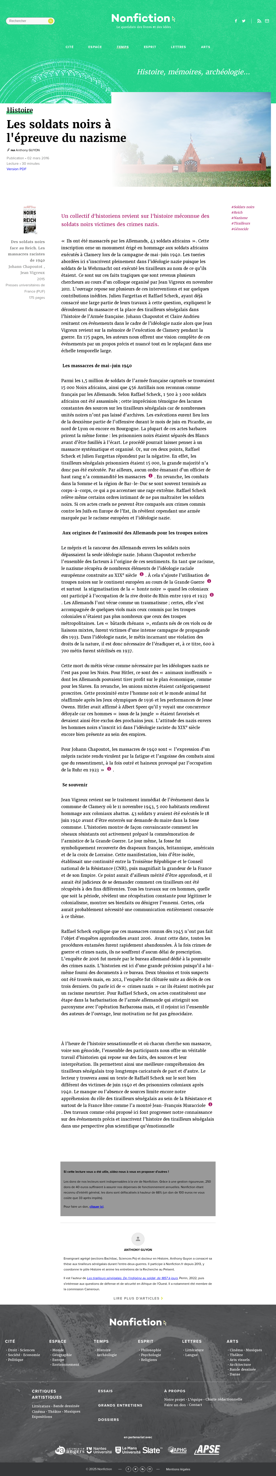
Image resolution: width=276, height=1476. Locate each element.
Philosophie (151, 1350)
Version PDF (16, 169)
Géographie (62, 1355)
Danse (235, 1374)
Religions (149, 1360)
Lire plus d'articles (137, 1298)
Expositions (42, 1417)
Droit (12, 1350)
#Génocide (239, 229)
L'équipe (195, 1399)
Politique (15, 1360)
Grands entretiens (120, 1405)
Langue (191, 1355)
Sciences (27, 1350)
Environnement (65, 1365)
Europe (58, 1360)
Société (14, 1355)
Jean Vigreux (32, 273)
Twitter (135, 1469)
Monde (58, 1350)
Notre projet (174, 1399)
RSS (142, 1469)
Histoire (104, 1350)
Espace (95, 47)
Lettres (178, 47)
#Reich (236, 213)
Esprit (150, 47)
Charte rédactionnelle (223, 1399)
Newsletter (267, 21)
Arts (205, 47)
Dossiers (108, 1419)
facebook (236, 21)
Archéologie (107, 1355)
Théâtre (236, 1355)
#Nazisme (239, 218)
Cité (70, 47)
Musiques (254, 1350)
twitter (244, 21)
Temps (123, 47)
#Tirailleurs (240, 223)
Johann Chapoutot (25, 266)
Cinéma (236, 1350)
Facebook (128, 1469)
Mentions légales (178, 1469)
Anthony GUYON (28, 150)
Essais (105, 1391)
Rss (259, 21)
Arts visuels (240, 1360)
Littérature (194, 1350)
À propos (175, 1391)
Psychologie (151, 1355)
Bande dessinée (243, 1369)
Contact (195, 1405)
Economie (31, 1355)
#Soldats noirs (242, 207)
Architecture (240, 1365)
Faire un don (175, 1405)
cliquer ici (96, 1207)
